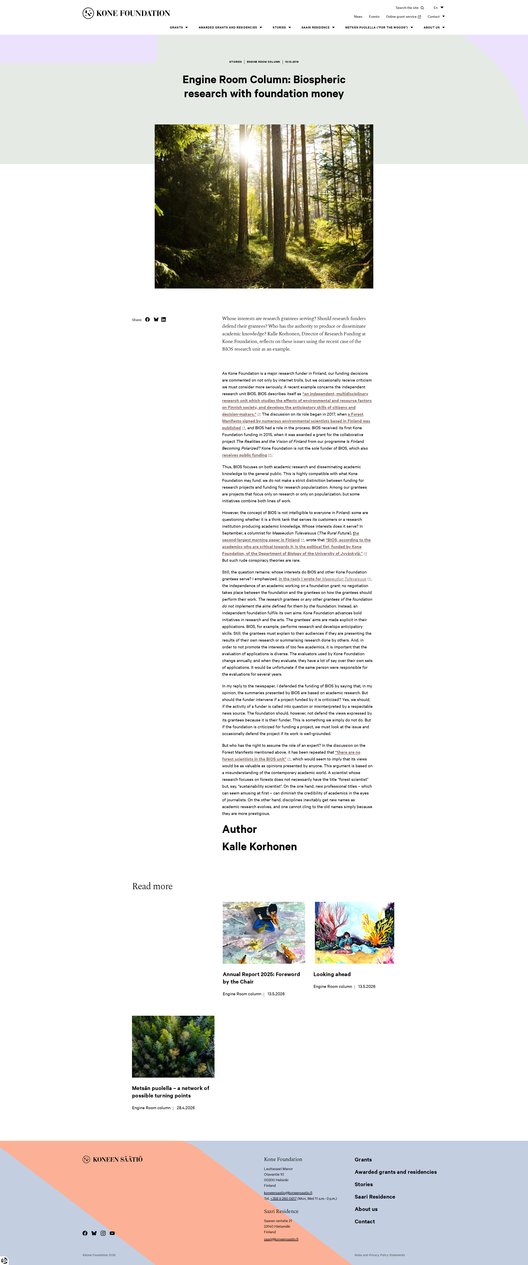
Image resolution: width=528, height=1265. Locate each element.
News (358, 16)
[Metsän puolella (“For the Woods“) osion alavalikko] (412, 27)
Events (374, 16)
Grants (176, 27)
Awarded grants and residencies (228, 27)
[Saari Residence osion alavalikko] (333, 27)
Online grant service (403, 16)
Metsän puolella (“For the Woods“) (376, 27)
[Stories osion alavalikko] (290, 27)
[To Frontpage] (173, 1160)
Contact (434, 16)
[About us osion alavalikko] (443, 27)
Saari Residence (316, 27)
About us (432, 27)
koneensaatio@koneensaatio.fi (288, 1192)
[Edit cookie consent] (4, 1260)
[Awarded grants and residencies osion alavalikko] (261, 27)
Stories (279, 27)
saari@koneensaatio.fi (281, 1239)
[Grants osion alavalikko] (187, 27)
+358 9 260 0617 (283, 1198)
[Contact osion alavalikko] (443, 16)
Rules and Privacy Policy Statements (380, 1255)
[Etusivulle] (164, 13)
